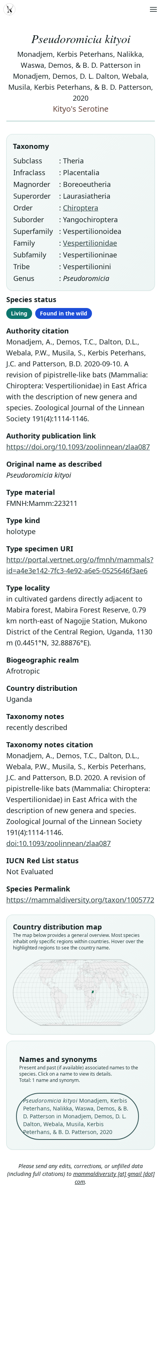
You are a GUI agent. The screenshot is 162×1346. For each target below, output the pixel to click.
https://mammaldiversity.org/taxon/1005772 (80, 899)
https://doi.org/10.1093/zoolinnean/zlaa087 (78, 446)
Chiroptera (80, 207)
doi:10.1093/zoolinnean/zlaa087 (58, 843)
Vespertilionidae (90, 243)
